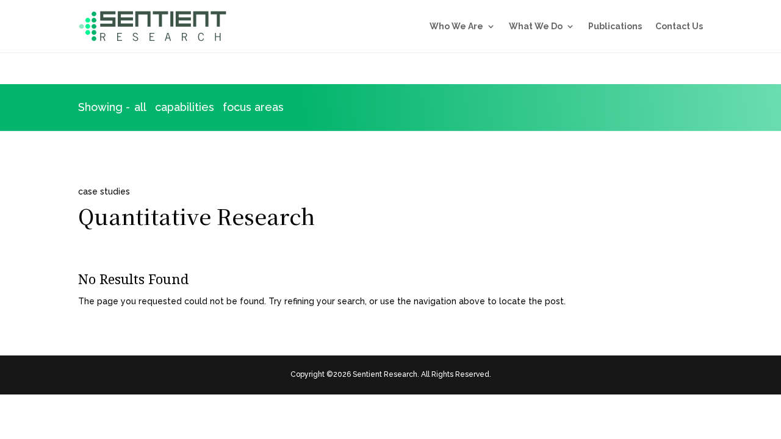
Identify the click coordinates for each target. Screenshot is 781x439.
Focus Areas (253, 107)
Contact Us (679, 26)
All (140, 107)
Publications (615, 26)
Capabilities (184, 107)
